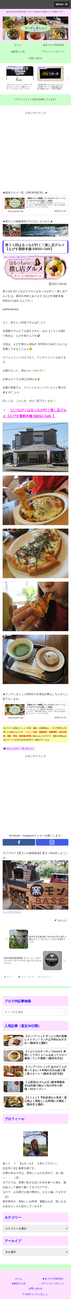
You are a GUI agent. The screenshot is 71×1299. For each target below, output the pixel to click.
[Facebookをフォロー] (19, 842)
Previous (2, 78)
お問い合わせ (35, 1288)
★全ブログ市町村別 (52, 1278)
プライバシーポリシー (52, 1283)
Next (68, 78)
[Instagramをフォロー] (52, 842)
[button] (65, 1012)
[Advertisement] (35, 151)
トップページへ (12, 912)
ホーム (18, 1278)
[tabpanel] (19, 78)
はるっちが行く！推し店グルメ (20, 748)
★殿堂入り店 (18, 1283)
